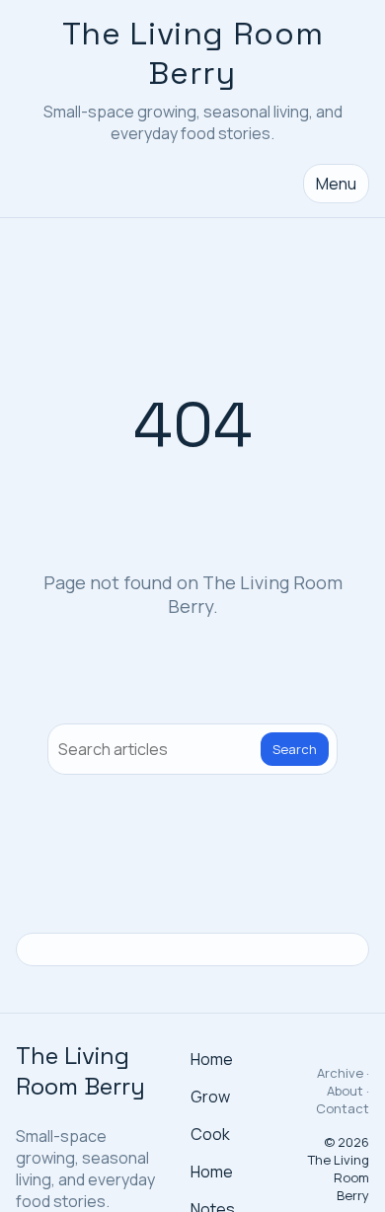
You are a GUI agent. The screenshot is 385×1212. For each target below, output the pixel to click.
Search (294, 749)
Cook (210, 1134)
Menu (336, 183)
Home (212, 1059)
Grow (210, 1096)
